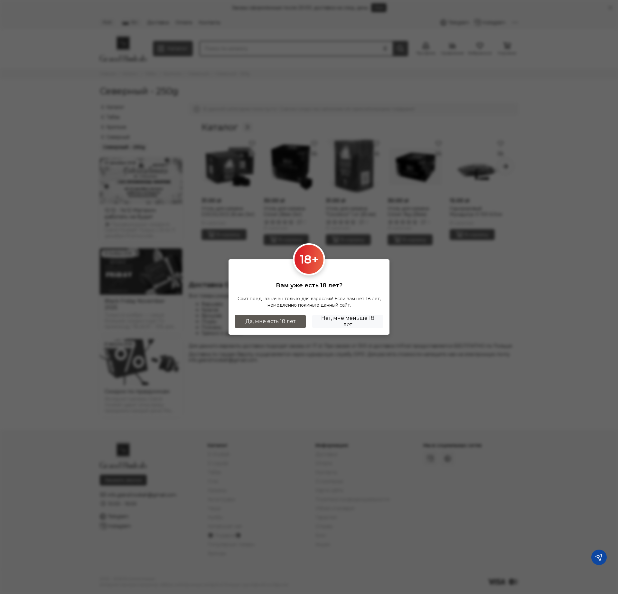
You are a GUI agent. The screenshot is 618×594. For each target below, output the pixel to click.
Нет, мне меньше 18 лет (347, 321)
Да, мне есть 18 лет (270, 321)
